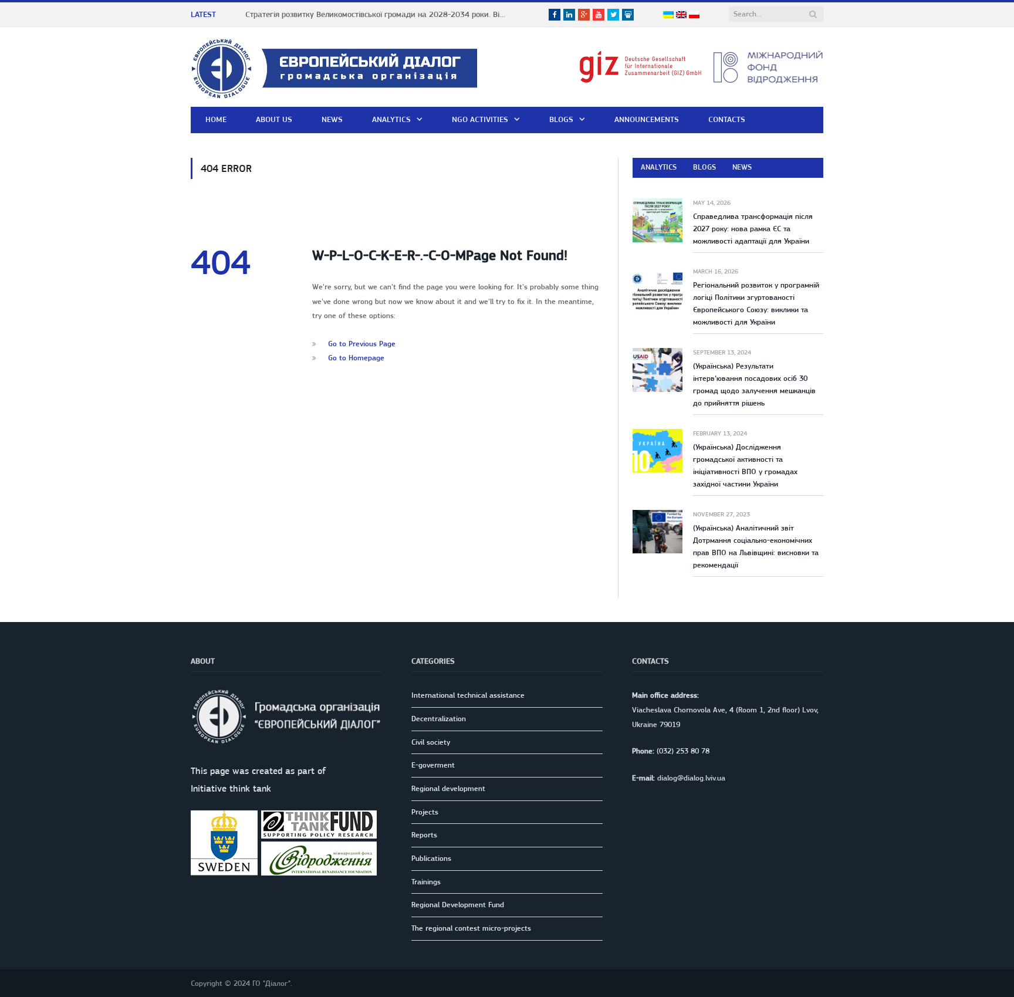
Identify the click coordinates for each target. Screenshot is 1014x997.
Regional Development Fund (457, 904)
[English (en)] (681, 15)
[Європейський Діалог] (334, 67)
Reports (424, 834)
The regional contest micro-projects (471, 928)
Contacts (726, 119)
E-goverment (433, 765)
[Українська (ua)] (668, 15)
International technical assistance (468, 695)
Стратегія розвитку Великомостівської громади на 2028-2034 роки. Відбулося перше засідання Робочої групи (380, 14)
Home (216, 119)
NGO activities (480, 119)
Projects (424, 811)
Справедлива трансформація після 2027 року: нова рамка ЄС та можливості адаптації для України (753, 228)
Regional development (448, 788)
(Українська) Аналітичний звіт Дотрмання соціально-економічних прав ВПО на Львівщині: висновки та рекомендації (756, 546)
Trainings (426, 881)
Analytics (391, 119)
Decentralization (438, 718)
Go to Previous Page (362, 343)
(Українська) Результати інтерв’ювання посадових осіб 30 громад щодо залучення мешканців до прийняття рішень (754, 384)
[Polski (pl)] (694, 15)
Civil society (430, 742)
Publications (431, 858)
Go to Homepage (356, 357)
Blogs (561, 119)
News (332, 119)
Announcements (646, 119)
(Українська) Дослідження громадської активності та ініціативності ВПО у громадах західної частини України (745, 465)
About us (274, 119)
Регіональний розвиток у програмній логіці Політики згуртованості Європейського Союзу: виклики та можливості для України (756, 303)
